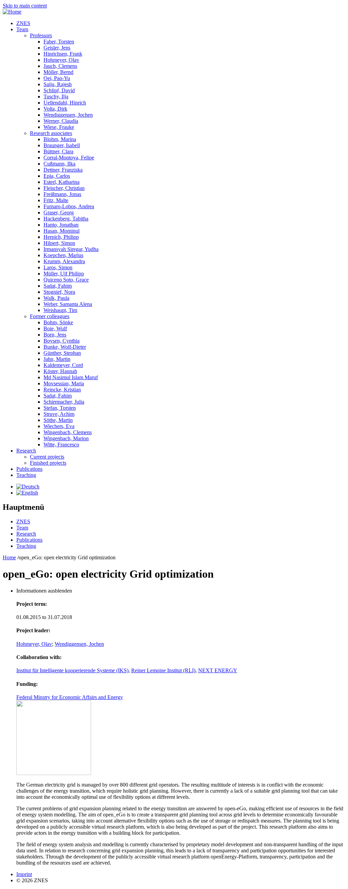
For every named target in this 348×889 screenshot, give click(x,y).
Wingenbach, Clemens (68, 432)
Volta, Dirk (55, 109)
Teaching (26, 475)
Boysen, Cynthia (62, 341)
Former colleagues (49, 316)
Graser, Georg (59, 212)
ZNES (23, 23)
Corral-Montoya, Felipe (69, 157)
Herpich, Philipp (61, 237)
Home (9, 557)
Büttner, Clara (58, 151)
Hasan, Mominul (62, 231)
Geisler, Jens (57, 48)
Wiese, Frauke (59, 127)
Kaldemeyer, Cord (63, 365)
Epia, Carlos (57, 176)
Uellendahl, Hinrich (65, 102)
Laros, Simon (58, 267)
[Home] (12, 12)
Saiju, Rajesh (58, 84)
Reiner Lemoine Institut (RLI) (163, 670)
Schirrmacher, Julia (64, 402)
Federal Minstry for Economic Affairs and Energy (69, 697)
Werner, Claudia (61, 121)
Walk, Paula (56, 298)
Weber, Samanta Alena (68, 304)
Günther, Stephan (62, 353)
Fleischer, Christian (64, 188)
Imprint (24, 874)
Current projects (47, 457)
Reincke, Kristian (62, 389)
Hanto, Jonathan (61, 225)
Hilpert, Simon (59, 243)
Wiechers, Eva (59, 426)
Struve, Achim (59, 414)
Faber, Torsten (59, 41)
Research (26, 450)
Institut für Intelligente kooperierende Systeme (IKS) (72, 670)
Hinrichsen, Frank (63, 54)
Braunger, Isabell (62, 145)
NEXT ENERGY (217, 670)
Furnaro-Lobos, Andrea (69, 206)
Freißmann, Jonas (62, 194)
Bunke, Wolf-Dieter (65, 347)
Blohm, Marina (60, 139)
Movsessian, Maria (64, 383)
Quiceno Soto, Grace (66, 280)
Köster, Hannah (60, 371)
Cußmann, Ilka (59, 164)
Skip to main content (25, 5)
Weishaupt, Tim (60, 310)
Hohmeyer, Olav (61, 60)
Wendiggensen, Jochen (68, 115)
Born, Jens (55, 334)
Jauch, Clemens (60, 66)
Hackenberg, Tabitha (66, 218)
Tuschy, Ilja (56, 96)
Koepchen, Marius (63, 255)
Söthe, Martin (58, 420)
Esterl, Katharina (62, 182)
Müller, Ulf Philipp (64, 273)
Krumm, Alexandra (64, 261)
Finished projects (48, 463)
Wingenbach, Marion (66, 438)
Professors (41, 35)
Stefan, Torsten (60, 408)
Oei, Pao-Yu (57, 78)
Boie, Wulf (55, 328)
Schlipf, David (59, 90)
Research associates (51, 133)
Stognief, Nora (59, 292)
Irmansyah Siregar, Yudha (71, 249)
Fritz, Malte (56, 200)
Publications (29, 469)
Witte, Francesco (61, 444)
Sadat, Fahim (58, 286)
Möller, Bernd (58, 72)
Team (22, 29)
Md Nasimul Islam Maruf (71, 377)
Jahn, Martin (57, 359)
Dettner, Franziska (63, 170)
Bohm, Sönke (58, 322)
